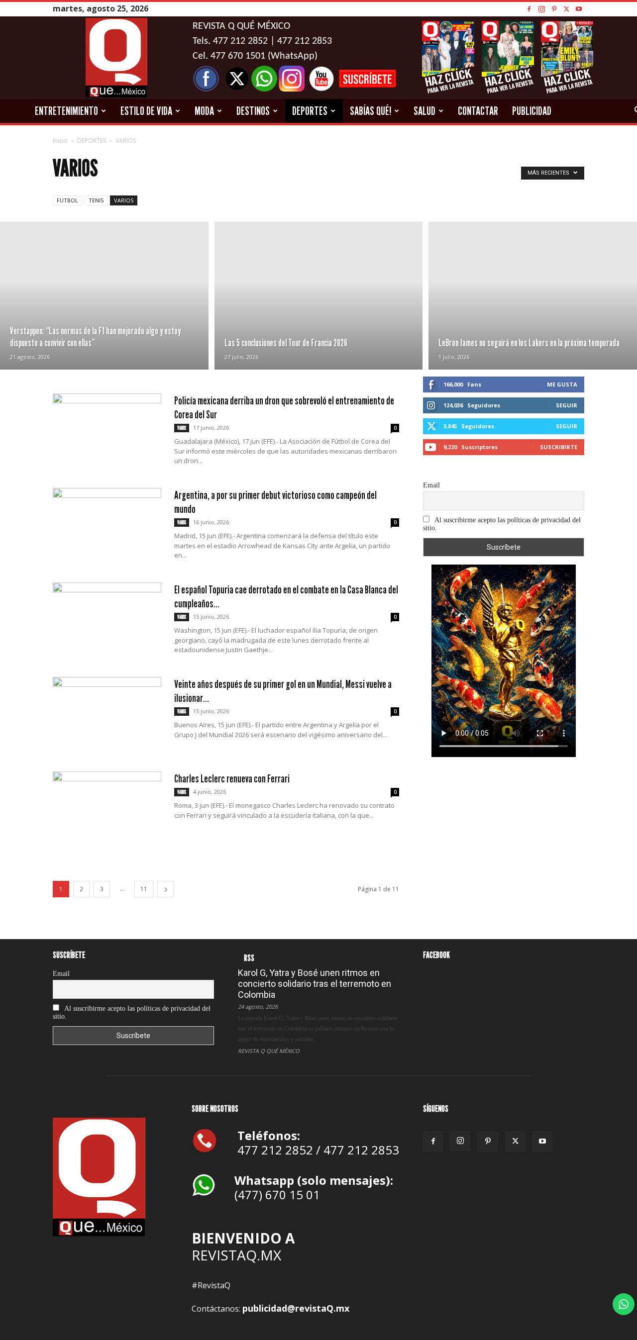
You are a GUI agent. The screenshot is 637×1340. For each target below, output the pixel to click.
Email (431, 485)
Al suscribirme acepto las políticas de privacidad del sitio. (502, 524)
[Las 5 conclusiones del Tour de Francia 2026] (318, 296)
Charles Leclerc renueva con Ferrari (232, 778)
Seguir (566, 405)
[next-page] (165, 889)
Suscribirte (558, 447)
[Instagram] (541, 8)
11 (143, 889)
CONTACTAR (478, 110)
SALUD (424, 110)
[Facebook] (529, 8)
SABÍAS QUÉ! (370, 110)
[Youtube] (578, 8)
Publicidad (531, 110)
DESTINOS (253, 110)
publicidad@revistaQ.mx (295, 1308)
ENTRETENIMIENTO (66, 110)
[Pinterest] (553, 8)
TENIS (96, 200)
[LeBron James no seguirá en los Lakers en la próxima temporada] (532, 296)
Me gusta (562, 384)
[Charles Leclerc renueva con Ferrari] (107, 808)
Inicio (60, 140)
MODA (204, 110)
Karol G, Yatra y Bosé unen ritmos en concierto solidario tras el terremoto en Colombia (314, 983)
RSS (249, 958)
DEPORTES (309, 110)
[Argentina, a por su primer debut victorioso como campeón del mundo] (107, 525)
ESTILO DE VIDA (146, 110)
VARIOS (123, 200)
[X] (566, 8)
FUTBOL (67, 200)
